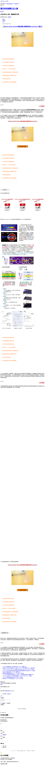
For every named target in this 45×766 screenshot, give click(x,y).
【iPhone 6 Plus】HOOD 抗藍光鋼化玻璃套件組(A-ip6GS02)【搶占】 (23, 26)
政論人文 (9, 693)
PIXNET (14, 750)
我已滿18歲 (2, 763)
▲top (1, 695)
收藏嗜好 (4, 734)
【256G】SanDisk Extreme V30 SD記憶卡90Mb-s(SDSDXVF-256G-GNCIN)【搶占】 (18, 669)
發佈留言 (2, 704)
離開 (6, 763)
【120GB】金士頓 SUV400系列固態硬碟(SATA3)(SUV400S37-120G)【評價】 (17, 675)
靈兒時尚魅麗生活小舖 (9, 9)
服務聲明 (33, 750)
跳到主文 (2, 11)
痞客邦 (6, 690)
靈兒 (1, 684)
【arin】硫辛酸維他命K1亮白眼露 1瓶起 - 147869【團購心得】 (15, 666)
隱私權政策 (28, 750)
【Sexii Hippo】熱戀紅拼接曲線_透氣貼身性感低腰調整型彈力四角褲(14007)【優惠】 (19, 670)
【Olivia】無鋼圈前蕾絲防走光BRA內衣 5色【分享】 (13, 677)
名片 (3, 21)
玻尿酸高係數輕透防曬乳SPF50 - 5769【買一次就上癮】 (13, 673)
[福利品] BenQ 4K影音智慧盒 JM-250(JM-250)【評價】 (13, 678)
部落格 (4, 20)
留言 (9, 690)
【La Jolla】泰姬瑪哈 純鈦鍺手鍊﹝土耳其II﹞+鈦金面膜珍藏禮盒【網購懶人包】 (18, 674)
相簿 (3, 19)
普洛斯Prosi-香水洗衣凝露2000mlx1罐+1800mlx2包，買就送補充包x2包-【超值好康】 (19, 668)
